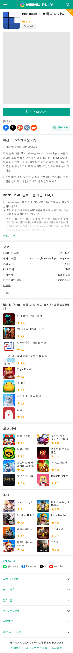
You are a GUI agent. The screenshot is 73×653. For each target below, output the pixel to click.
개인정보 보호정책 (36, 647)
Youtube (58, 566)
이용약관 (16, 647)
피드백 (7, 285)
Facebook (31, 566)
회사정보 (57, 647)
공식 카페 (12, 566)
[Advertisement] (36, 68)
